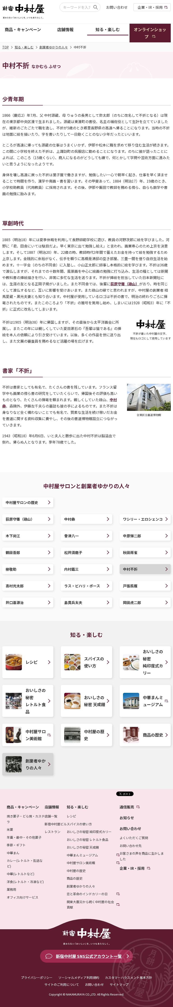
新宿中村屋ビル (56, 824)
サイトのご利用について (61, 984)
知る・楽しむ (24, 47)
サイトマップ (119, 984)
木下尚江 (13, 535)
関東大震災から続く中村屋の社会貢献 (90, 904)
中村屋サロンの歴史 (22, 502)
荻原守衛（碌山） (124, 283)
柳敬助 (11, 569)
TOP (5, 47)
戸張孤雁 (130, 585)
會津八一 (71, 535)
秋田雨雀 (130, 552)
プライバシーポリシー (36, 977)
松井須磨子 (73, 552)
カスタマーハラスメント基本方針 (128, 977)
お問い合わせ (117, 7)
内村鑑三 (71, 569)
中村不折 (130, 569)
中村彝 (69, 519)
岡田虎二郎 (132, 602)
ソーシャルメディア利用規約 (78, 977)
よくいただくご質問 (134, 837)
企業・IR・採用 (150, 7)
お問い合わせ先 (131, 845)
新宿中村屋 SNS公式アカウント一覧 (89, 956)
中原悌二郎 (132, 535)
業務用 (11, 889)
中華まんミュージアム (82, 855)
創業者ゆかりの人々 (53, 47)
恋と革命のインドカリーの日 (87, 894)
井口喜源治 (15, 602)
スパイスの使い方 (79, 824)
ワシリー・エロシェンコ (143, 519)
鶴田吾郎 (13, 552)
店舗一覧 (51, 816)
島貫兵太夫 (73, 602)
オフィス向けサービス (22, 897)
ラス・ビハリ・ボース (82, 585)
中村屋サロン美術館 (81, 863)
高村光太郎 (15, 585)
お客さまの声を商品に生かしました (142, 856)
